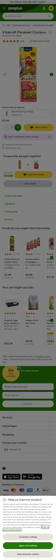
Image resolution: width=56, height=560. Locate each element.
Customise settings (28, 537)
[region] (28, 528)
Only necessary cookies (28, 554)
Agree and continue (28, 545)
